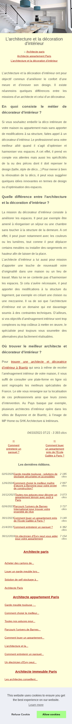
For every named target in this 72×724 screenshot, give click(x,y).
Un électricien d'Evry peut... (21, 662)
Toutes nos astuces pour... (20, 621)
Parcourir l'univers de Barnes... (23, 629)
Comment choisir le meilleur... (22, 613)
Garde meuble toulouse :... (20, 604)
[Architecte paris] (36, 16)
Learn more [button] (36, 704)
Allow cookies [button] (51, 714)
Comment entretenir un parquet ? (13, 449)
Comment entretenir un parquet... (24, 654)
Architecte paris (35, 51)
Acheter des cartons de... (19, 563)
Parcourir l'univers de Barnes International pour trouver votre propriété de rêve (32, 509)
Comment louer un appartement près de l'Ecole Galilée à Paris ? (54, 450)
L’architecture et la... (16, 645)
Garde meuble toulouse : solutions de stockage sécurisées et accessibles (35, 475)
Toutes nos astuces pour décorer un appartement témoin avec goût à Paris (36, 497)
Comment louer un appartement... (24, 637)
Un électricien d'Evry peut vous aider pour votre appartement (36, 537)
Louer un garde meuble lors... (22, 571)
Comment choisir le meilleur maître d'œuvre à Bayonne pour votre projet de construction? (35, 486)
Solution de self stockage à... (21, 579)
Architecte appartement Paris (34, 56)
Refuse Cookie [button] (20, 714)
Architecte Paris (14, 587)
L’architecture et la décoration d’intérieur (34, 60)
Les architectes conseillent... (21, 679)
